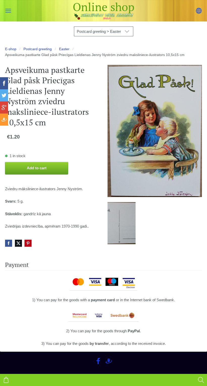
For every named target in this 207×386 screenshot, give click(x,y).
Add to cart (36, 168)
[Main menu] (8, 11)
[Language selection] (199, 11)
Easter (64, 49)
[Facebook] (98, 361)
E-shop (10, 49)
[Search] (201, 380)
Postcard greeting (37, 49)
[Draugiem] (109, 361)
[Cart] (6, 380)
